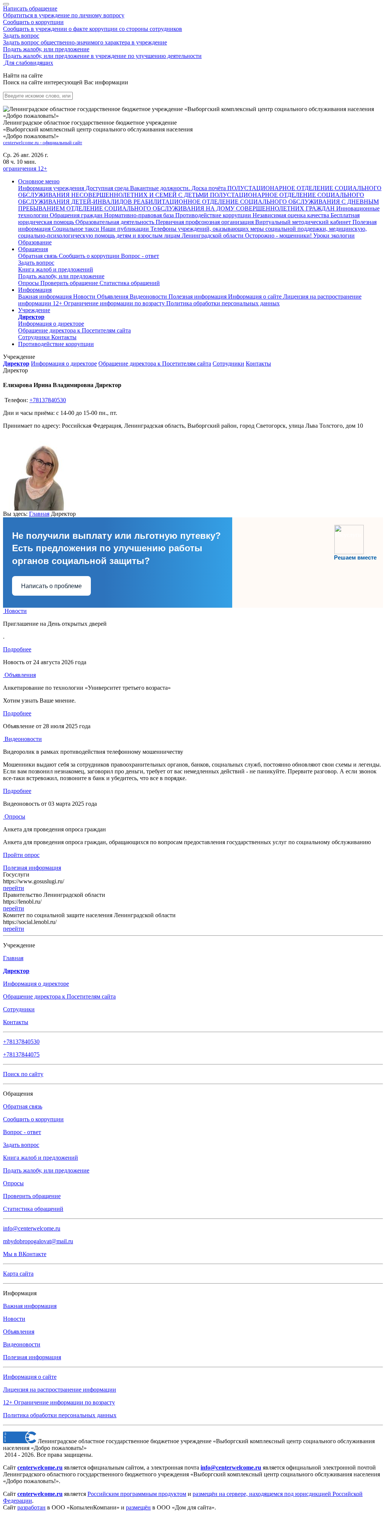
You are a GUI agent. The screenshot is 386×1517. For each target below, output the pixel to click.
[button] (39, 181)
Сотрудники (34, 337)
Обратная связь (38, 256)
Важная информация (45, 296)
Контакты (64, 337)
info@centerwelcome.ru (31, 1228)
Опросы (29, 283)
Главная (39, 514)
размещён (138, 1507)
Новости (85, 296)
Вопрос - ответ (140, 256)
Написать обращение (63, 11)
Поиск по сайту (23, 1074)
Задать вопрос (85, 39)
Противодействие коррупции (56, 344)
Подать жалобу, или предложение (102, 52)
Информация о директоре (64, 363)
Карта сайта (18, 1273)
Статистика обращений (130, 283)
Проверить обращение (70, 283)
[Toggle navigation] (6, 4)
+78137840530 (47, 400)
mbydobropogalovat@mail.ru (38, 1241)
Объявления (113, 296)
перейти (13, 888)
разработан (31, 1507)
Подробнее (17, 649)
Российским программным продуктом (136, 1494)
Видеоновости (149, 296)
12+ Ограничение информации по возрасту (59, 1402)
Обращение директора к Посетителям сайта (154, 363)
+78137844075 (21, 1054)
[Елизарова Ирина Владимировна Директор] (40, 508)
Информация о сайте (255, 296)
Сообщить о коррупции (92, 25)
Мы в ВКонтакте (24, 1254)
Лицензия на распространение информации (59, 1389)
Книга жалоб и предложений (55, 269)
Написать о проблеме (51, 586)
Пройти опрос (21, 855)
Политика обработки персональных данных (59, 1415)
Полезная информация (198, 296)
